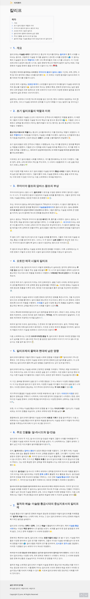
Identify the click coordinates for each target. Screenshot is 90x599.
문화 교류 (43, 474)
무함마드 (31, 60)
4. (14, 261)
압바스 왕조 (57, 72)
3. (14, 186)
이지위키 (17, 3)
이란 (71, 393)
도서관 (58, 543)
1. (14, 48)
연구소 (66, 543)
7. (14, 505)
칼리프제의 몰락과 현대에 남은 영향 (25, 33)
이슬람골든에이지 (46, 207)
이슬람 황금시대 (62, 477)
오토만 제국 (32, 84)
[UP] (81, 595)
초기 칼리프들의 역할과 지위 (23, 25)
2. (14, 111)
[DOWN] (86, 595)
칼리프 (62, 54)
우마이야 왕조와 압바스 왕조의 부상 (25, 28)
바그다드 (67, 222)
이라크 (64, 393)
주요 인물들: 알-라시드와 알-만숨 (24, 36)
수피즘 (39, 303)
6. (14, 432)
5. (14, 351)
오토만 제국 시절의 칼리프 (22, 31)
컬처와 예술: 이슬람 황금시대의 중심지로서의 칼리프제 (32, 39)
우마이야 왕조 (44, 72)
